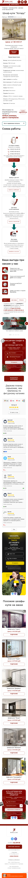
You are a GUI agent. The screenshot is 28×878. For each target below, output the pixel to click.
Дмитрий (10, 438)
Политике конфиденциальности (14, 567)
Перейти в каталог (14, 251)
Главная (4, 8)
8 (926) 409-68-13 (15, 154)
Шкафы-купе (13, 8)
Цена (5, 300)
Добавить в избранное (14, 859)
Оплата (21, 300)
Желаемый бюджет (15, 356)
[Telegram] (13, 594)
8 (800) (14, 843)
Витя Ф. (9, 511)
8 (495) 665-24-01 (15, 151)
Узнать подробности (23, 112)
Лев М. (9, 456)
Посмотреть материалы (14, 378)
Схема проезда (14, 856)
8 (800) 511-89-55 (15, 149)
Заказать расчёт (14, 52)
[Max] (15, 594)
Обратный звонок (14, 846)
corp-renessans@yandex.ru (14, 849)
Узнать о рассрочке (14, 221)
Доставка (14, 300)
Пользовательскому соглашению (14, 568)
